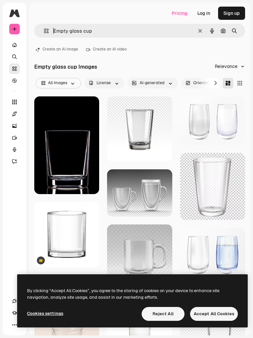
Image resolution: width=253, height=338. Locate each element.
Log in (203, 13)
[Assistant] (14, 161)
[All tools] (14, 102)
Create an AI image (60, 49)
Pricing (179, 13)
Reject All (163, 314)
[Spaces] (14, 114)
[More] (14, 325)
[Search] (14, 56)
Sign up (231, 13)
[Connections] (14, 301)
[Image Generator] (14, 125)
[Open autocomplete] (44, 30)
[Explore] (14, 80)
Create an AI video (110, 49)
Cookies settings (45, 313)
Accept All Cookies (214, 314)
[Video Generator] (14, 137)
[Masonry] (228, 83)
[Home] (14, 45)
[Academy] (14, 313)
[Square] (240, 83)
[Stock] (14, 68)
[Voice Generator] (14, 149)
